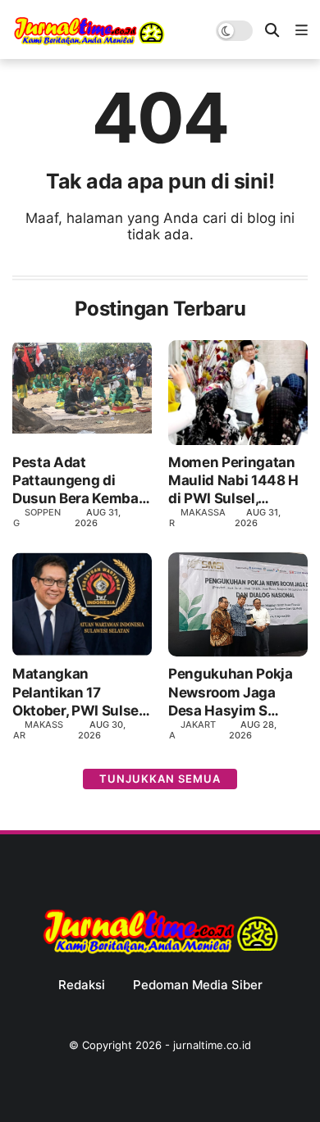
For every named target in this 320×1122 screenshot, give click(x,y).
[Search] (272, 31)
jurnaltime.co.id (212, 1045)
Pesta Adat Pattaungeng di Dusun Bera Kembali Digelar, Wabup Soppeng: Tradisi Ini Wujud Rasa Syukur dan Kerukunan (79, 480)
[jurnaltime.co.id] (89, 42)
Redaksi (81, 985)
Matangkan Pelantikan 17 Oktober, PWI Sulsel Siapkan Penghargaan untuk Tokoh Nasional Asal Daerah (80, 692)
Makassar (197, 517)
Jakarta (192, 730)
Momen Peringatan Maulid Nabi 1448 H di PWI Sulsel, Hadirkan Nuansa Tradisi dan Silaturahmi (233, 480)
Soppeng (37, 517)
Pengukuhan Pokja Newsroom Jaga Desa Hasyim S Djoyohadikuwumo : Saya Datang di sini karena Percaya (233, 692)
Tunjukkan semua (160, 778)
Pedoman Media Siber (198, 985)
